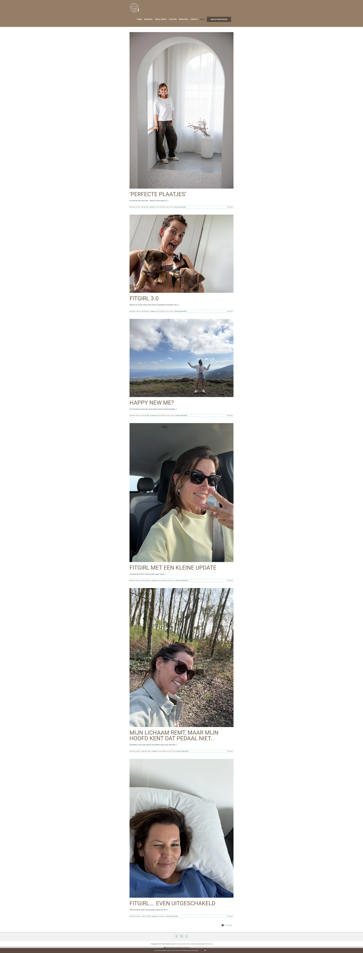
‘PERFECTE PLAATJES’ (158, 194)
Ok (205, 950)
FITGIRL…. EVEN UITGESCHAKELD (172, 903)
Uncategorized (161, 916)
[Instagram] (182, 936)
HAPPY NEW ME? (152, 402)
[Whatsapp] (186, 936)
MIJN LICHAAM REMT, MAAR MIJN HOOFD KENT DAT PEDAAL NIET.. (174, 735)
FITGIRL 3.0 (144, 298)
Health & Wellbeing (160, 207)
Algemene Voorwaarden (179, 944)
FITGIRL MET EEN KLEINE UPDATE (173, 567)
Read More (230, 207)
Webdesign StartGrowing (205, 944)
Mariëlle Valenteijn (135, 207)
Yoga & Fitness (169, 207)
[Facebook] (177, 936)
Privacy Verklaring (192, 944)
